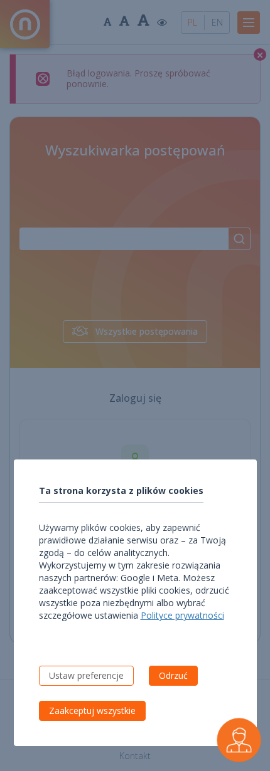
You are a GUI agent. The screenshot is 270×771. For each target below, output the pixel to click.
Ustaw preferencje (86, 675)
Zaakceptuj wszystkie (92, 710)
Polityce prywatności (182, 615)
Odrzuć (173, 675)
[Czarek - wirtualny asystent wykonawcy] (239, 740)
